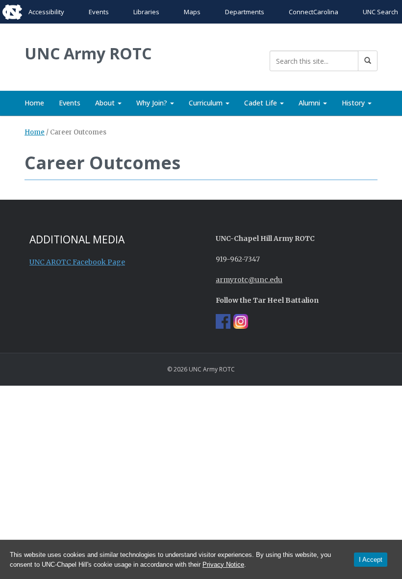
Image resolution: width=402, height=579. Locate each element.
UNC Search (380, 11)
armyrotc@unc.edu (249, 279)
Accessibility (46, 11)
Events (99, 11)
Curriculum (207, 102)
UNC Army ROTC (88, 53)
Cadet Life (261, 102)
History (354, 102)
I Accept (370, 559)
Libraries (146, 11)
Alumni (310, 102)
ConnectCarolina (313, 11)
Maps (192, 11)
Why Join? (152, 102)
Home (34, 102)
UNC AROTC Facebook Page (77, 262)
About (106, 102)
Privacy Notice (223, 564)
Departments (244, 11)
